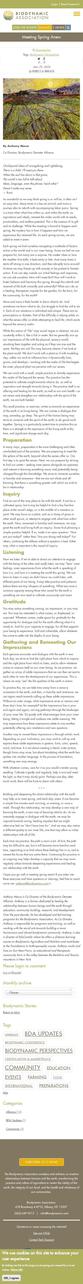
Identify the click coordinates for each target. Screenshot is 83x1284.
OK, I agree (11, 1278)
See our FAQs (41, 1233)
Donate (45, 27)
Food (57, 1077)
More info (17, 1269)
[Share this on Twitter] (39, 58)
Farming (37, 1077)
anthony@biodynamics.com (33, 883)
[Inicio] (27, 15)
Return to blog (11, 1012)
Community (22, 1068)
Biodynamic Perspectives (44, 54)
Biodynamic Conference (25, 1042)
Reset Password (70, 4)
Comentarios (42, 50)
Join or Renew (25, 27)
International (19, 1086)
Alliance (13, 1112)
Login (54, 4)
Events (13, 1077)
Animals (11, 1034)
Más (5, 1092)
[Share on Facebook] (44, 58)
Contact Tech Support (41, 1239)
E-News (58, 27)
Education (59, 1068)
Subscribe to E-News (41, 1162)
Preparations (54, 1086)
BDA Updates (43, 1034)
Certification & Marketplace (28, 1059)
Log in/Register (12, 972)
